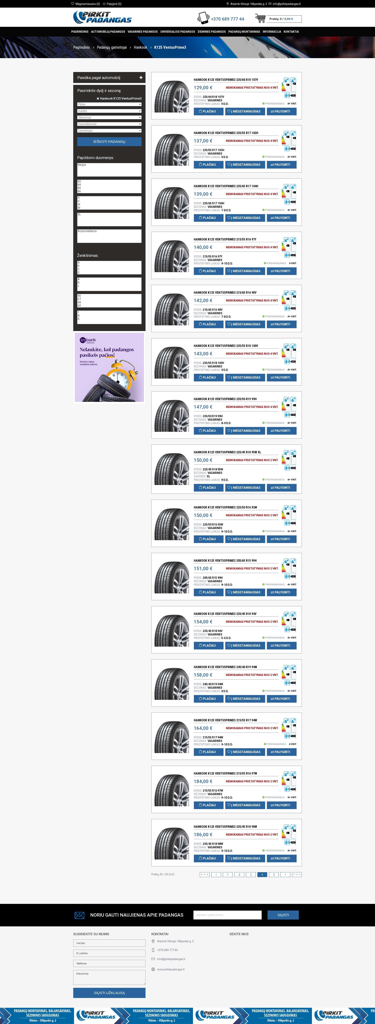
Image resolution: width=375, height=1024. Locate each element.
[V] (109, 201)
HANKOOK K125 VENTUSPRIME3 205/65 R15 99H (225, 560)
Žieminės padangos (212, 31)
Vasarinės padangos (143, 31)
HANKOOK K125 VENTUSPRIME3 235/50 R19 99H (225, 399)
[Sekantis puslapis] (285, 874)
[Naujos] (109, 164)
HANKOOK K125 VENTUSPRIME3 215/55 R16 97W (225, 773)
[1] (109, 312)
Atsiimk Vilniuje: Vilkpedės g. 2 (248, 3)
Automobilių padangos (108, 31)
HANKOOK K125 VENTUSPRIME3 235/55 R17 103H (226, 133)
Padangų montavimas (244, 31)
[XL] (109, 214)
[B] (109, 266)
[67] (109, 299)
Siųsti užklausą (109, 993)
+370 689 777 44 (227, 19)
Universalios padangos (177, 31)
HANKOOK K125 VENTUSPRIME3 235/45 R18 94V (225, 614)
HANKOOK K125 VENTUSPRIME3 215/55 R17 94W (225, 720)
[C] (109, 269)
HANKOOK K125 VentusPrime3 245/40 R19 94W (225, 667)
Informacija (272, 31)
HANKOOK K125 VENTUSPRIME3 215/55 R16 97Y (225, 239)
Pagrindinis (79, 31)
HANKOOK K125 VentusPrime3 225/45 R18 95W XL (227, 452)
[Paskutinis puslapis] (297, 874)
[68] (109, 302)
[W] (109, 204)
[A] (109, 262)
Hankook (141, 47)
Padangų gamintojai (112, 47)
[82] (109, 181)
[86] (109, 191)
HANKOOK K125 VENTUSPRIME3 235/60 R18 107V (226, 80)
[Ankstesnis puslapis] (216, 874)
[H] (109, 198)
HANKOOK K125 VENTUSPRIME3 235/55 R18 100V (226, 346)
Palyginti (282, 111)
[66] (109, 295)
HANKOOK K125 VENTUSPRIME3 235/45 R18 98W (225, 827)
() (88, 3)
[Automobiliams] (109, 231)
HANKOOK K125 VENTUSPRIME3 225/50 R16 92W (225, 507)
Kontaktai (291, 31)
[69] (109, 305)
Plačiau (209, 111)
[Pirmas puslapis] (205, 874)
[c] (109, 286)
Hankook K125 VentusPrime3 (120, 98)
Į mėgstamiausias (245, 111)
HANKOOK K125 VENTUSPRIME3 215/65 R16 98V (225, 292)
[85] (109, 188)
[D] (109, 272)
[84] (109, 184)
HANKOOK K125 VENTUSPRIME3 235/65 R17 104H (226, 186)
